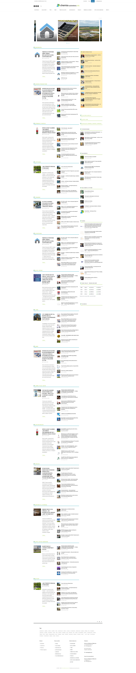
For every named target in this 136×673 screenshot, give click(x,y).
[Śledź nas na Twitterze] (36, 6)
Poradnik (37, 197)
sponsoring (71, 634)
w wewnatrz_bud (89, 632)
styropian (75, 634)
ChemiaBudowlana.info (65, 668)
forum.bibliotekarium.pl (59, 655)
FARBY (36, 346)
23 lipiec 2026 (64, 70)
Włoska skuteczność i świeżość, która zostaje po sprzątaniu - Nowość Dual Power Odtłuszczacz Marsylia (69, 94)
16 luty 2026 (64, 398)
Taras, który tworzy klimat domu (67, 166)
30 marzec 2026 (65, 470)
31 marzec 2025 (65, 443)
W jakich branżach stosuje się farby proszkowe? (69, 143)
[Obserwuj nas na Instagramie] (38, 6)
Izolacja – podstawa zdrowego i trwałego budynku (70, 181)
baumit (85, 632)
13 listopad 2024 (65, 454)
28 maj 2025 (88, 57)
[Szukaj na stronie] (40, 6)
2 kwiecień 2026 (65, 532)
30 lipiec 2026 (64, 178)
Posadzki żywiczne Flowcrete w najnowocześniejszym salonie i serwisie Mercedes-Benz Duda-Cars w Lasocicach (68, 474)
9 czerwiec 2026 (65, 342)
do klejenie (59, 634)
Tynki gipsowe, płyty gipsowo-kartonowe (92, 196)
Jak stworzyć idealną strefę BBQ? (90, 156)
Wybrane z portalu (40, 123)
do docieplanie (80, 632)
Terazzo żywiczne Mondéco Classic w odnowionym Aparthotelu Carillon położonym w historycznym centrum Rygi (69, 485)
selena (63, 634)
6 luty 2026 (64, 492)
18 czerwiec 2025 (89, 145)
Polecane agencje (86, 115)
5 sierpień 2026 (64, 173)
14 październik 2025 (65, 145)
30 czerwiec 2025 (89, 228)
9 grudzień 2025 (89, 106)
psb (86, 634)
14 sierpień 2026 (65, 240)
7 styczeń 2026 (64, 136)
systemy (51, 635)
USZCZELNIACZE (39, 424)
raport (88, 634)
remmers (57, 635)
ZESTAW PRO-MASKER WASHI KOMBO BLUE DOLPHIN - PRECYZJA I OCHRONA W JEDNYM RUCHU (48, 393)
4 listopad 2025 (88, 274)
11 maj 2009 (88, 212)
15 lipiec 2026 (64, 193)
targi (67, 632)
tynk (73, 632)
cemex (54, 635)
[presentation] (99, 18)
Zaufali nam (85, 119)
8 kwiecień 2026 (88, 269)
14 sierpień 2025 (65, 420)
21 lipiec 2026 (64, 188)
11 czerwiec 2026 (65, 336)
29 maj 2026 (64, 358)
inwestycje (63, 632)
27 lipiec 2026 (64, 223)
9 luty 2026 (64, 111)
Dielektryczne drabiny (88, 201)
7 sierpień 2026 (64, 245)
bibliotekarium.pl (58, 653)
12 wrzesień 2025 (65, 157)
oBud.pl (93, 1)
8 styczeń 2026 (64, 129)
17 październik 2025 (65, 559)
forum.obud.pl (57, 645)
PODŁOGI (37, 463)
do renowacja (92, 634)
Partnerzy (42, 647)
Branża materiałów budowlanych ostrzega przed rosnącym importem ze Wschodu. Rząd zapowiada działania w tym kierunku (93, 244)
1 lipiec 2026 (64, 605)
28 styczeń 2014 (88, 202)
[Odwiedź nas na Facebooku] (34, 6)
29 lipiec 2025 (88, 240)
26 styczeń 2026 (65, 554)
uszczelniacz (50, 632)
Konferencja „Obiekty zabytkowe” (67, 370)
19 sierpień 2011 (88, 207)
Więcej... (43, 76)
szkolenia (66, 634)
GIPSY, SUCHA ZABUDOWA (41, 541)
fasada (76, 632)
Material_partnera (52, 634)
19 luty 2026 (64, 481)
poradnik (45, 632)
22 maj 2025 (88, 134)
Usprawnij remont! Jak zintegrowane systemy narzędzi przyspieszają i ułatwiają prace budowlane (69, 149)
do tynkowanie (46, 635)
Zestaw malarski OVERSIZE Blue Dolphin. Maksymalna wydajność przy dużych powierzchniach (68, 281)
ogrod (82, 634)
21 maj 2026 (64, 372)
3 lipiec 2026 (64, 79)
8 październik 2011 (89, 197)
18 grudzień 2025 (89, 83)
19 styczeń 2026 (65, 497)
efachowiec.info (58, 647)
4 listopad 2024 (64, 459)
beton (44, 634)
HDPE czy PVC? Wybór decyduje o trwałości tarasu (70, 221)
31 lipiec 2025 (64, 305)
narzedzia (78, 634)
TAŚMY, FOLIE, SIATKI (40, 385)
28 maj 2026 (64, 363)
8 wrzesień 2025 (65, 431)
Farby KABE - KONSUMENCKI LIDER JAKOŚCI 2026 (70, 335)
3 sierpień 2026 (64, 250)
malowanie (70, 632)
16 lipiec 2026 (64, 266)
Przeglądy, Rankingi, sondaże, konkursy (92, 123)
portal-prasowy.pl (58, 649)
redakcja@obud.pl (99, 1)
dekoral (41, 634)
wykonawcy (41, 632)
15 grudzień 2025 (65, 284)
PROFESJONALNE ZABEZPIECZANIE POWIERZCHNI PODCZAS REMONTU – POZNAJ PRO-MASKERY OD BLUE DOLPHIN (69, 275)
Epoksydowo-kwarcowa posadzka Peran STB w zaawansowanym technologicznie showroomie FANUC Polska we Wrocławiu (48, 473)
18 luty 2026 (64, 487)
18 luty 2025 (88, 67)
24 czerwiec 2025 (65, 569)
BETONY (37, 578)
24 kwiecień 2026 (65, 527)
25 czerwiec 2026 (65, 327)
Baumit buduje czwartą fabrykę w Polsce (47, 548)
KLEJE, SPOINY (39, 270)
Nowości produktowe (41, 84)
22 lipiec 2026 (64, 75)
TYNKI (36, 309)
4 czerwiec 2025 (88, 246)
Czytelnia (38, 162)
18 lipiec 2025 (88, 263)
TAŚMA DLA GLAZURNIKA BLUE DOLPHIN (68, 413)
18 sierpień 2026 (88, 163)
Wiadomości (38, 47)
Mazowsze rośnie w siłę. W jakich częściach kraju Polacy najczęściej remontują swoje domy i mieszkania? (93, 237)
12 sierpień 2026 (65, 54)
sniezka (94, 632)
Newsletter (85, 1)
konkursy (59, 632)
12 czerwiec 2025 (89, 72)
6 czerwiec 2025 (65, 438)
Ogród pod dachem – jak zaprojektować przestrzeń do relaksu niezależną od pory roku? (92, 87)
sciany (54, 632)
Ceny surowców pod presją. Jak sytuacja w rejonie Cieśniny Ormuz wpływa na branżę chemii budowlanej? (70, 67)
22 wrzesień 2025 (65, 151)
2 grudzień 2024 (65, 448)
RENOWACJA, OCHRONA (41, 504)
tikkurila (47, 634)
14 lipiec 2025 (64, 564)
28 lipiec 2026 (64, 59)
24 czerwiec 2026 (65, 610)
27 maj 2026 (64, 367)
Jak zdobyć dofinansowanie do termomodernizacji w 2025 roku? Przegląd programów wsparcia (92, 98)
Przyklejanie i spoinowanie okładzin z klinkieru (93, 206)
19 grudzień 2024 (65, 574)
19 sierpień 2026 (88, 158)
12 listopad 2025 (65, 116)
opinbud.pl (57, 651)
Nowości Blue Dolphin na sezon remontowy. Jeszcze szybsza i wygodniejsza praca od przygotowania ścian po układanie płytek (48, 93)
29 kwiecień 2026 (65, 90)
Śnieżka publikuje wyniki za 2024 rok (91, 277)
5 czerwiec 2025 (89, 95)
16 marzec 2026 (65, 278)
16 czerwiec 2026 (65, 332)
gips (56, 634)
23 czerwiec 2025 (89, 78)
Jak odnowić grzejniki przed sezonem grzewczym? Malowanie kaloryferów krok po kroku (69, 155)
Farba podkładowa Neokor (89, 191)
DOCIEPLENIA (38, 233)
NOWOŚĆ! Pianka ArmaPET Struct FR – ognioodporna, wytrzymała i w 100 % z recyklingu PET (69, 452)
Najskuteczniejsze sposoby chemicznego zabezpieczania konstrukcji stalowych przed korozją (69, 133)
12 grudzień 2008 (89, 192)
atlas (56, 632)
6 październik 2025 (65, 294)
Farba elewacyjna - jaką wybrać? (66, 128)
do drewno (41, 635)
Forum (89, 1)
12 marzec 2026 (65, 476)
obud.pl (56, 643)
